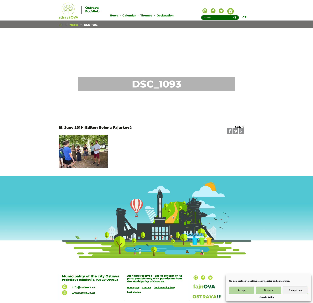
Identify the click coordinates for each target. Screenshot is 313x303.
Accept (241, 290)
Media (74, 24)
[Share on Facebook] (229, 131)
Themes (146, 15)
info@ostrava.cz (83, 287)
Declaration (165, 15)
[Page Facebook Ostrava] (213, 10)
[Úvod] (61, 25)
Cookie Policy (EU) (164, 287)
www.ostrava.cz (83, 293)
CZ (244, 17)
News (114, 15)
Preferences (295, 290)
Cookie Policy (267, 297)
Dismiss (268, 290)
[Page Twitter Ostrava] (221, 10)
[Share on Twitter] (235, 131)
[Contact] (230, 11)
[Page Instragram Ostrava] (205, 10)
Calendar (129, 15)
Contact (146, 287)
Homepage (133, 287)
